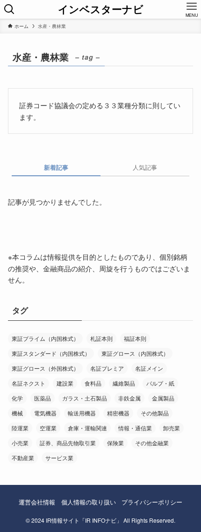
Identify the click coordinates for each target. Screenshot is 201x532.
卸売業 (171, 428)
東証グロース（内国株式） (135, 353)
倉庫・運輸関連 (87, 428)
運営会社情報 (37, 501)
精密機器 (118, 413)
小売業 (20, 443)
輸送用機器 (82, 413)
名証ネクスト (28, 383)
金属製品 (163, 398)
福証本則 (135, 338)
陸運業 (20, 428)
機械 (17, 413)
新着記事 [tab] (56, 167)
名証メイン (149, 368)
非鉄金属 (129, 398)
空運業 (48, 428)
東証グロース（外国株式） (45, 368)
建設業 (65, 383)
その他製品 (155, 413)
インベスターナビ (101, 9)
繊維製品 (124, 383)
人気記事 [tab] (145, 167)
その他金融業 (152, 443)
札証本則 (101, 338)
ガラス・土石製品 (84, 398)
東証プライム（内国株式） (45, 338)
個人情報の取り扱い (88, 501)
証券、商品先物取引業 (68, 443)
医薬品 (42, 398)
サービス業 (59, 458)
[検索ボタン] (9, 9)
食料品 (93, 383)
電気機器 (45, 413)
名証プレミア (107, 368)
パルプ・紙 (160, 383)
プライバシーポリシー (152, 501)
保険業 (115, 443)
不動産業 (23, 458)
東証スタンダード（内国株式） (51, 353)
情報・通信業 (135, 428)
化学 (17, 398)
